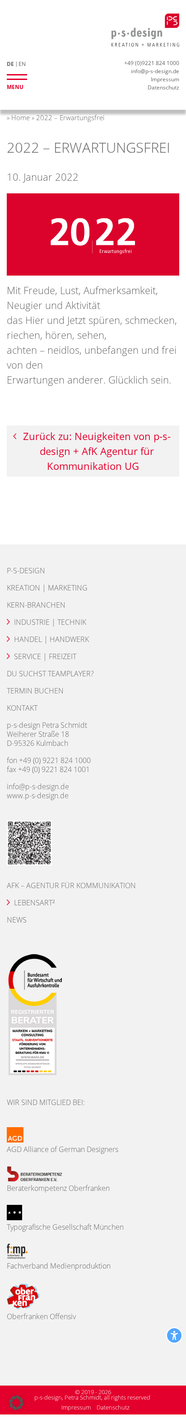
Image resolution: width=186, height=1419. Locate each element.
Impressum (165, 79)
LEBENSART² (34, 902)
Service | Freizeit (45, 656)
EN (22, 64)
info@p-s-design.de (155, 71)
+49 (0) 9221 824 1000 (55, 760)
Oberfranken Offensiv (41, 1316)
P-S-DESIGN (26, 570)
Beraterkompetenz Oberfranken (58, 1188)
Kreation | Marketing (47, 587)
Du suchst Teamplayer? (50, 673)
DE (10, 64)
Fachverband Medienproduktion (59, 1266)
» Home (18, 117)
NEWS (17, 919)
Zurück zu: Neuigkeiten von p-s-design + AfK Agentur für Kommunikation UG (97, 451)
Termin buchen (35, 690)
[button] (16, 1402)
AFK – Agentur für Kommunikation (71, 885)
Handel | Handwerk (51, 639)
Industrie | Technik (50, 622)
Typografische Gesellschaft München (65, 1227)
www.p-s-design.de (38, 796)
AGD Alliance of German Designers (62, 1149)
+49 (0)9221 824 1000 (151, 63)
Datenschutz (163, 87)
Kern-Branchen (36, 604)
